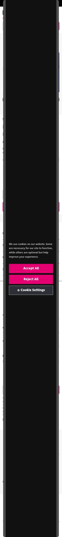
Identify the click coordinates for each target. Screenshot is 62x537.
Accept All (31, 268)
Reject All (31, 279)
